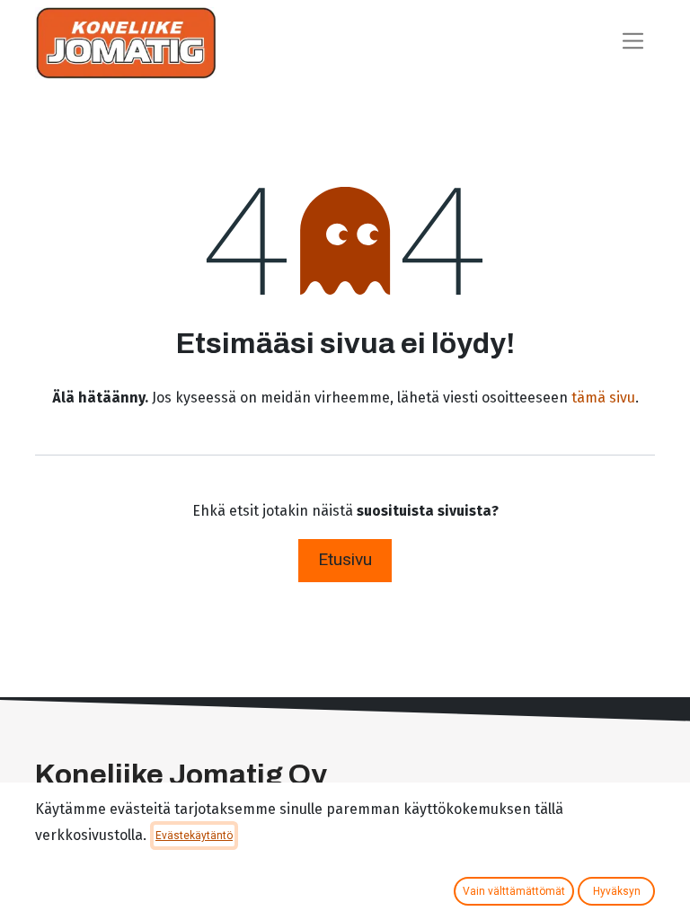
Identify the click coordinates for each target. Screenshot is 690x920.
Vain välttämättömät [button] (514, 891)
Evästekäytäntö (194, 835)
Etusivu (345, 559)
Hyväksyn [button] (617, 891)
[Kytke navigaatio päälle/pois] (633, 42)
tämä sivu (603, 397)
